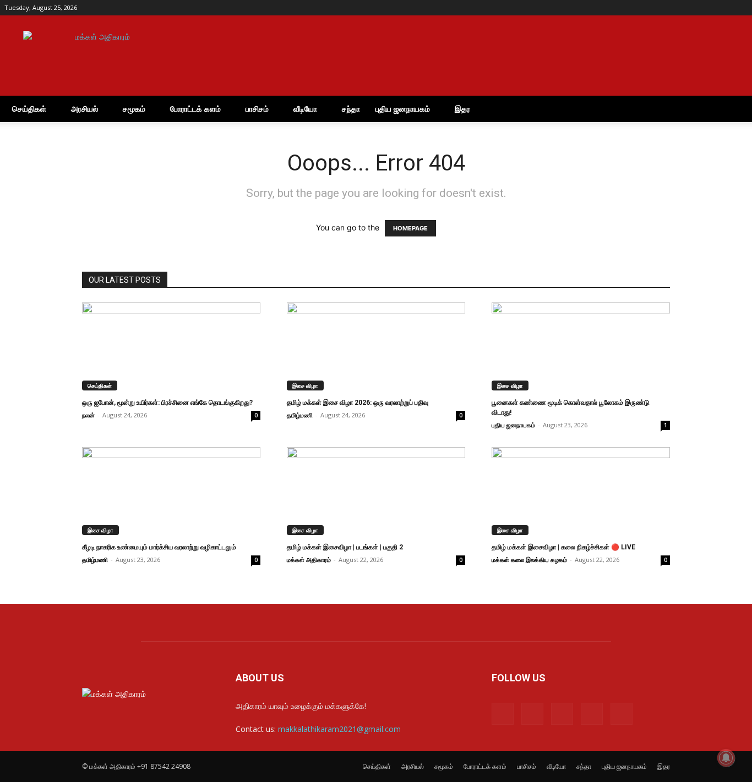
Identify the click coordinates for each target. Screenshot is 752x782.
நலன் (88, 415)
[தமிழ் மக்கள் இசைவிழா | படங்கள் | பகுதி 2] (376, 491)
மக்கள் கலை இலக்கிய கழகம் (529, 559)
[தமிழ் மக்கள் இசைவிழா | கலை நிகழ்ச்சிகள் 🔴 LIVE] (581, 491)
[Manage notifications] (726, 758)
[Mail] (685, 7)
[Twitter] (721, 7)
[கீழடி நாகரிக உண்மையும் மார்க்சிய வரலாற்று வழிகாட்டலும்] (171, 491)
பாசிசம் (257, 108)
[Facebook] (666, 7)
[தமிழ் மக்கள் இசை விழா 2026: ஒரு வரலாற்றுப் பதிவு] (376, 346)
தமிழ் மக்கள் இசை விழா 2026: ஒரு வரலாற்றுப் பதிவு (357, 402)
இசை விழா (305, 385)
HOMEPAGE (410, 228)
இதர (462, 108)
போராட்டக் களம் (195, 108)
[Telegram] (703, 7)
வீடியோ (305, 108)
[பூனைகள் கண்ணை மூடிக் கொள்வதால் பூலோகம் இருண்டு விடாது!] (581, 346)
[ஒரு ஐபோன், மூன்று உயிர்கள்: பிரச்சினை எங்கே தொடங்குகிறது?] (171, 346)
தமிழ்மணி (300, 415)
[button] (734, 109)
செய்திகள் (29, 108)
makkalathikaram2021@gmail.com (339, 729)
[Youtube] (739, 7)
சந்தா (351, 108)
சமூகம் (134, 108)
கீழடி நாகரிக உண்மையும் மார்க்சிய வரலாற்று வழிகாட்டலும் (159, 547)
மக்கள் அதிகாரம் (309, 559)
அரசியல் (84, 108)
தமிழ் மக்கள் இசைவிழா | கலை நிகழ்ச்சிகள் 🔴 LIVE (563, 547)
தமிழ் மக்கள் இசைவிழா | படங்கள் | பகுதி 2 (345, 547)
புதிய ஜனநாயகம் (402, 108)
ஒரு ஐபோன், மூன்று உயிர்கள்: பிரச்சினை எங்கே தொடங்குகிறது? (167, 402)
